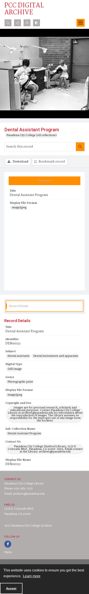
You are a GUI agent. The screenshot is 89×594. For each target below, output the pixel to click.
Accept (11, 588)
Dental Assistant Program (24, 433)
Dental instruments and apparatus (55, 356)
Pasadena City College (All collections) (31, 135)
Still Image (15, 369)
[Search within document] (80, 146)
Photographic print (20, 382)
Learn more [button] (31, 576)
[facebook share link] (7, 544)
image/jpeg (19, 208)
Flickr (8, 552)
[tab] (44, 181)
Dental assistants (19, 356)
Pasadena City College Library (24, 483)
